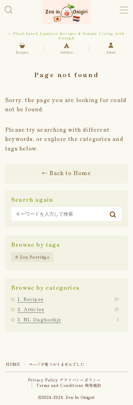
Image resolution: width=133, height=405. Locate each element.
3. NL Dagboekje (68, 319)
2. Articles (68, 309)
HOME (13, 364)
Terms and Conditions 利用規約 (69, 385)
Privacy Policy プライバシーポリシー (64, 379)
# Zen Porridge (32, 257)
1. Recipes (68, 298)
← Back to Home (66, 172)
